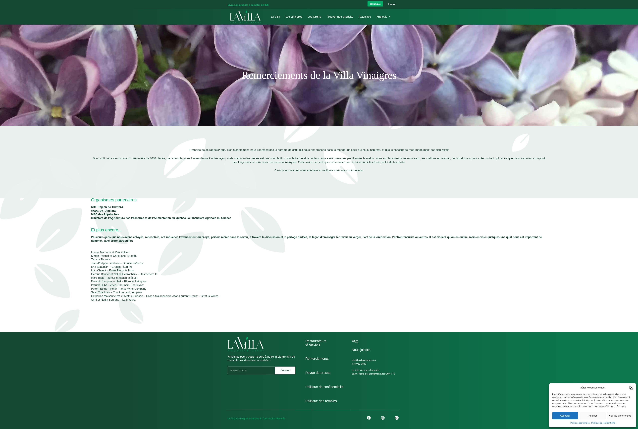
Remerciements (317, 358)
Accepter (565, 415)
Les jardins (314, 16)
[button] (631, 387)
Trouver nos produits (340, 16)
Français (381, 16)
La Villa (275, 16)
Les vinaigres (293, 16)
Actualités (365, 16)
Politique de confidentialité (603, 423)
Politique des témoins (580, 423)
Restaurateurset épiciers (315, 342)
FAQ (355, 341)
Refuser (592, 415)
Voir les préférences (620, 415)
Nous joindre (361, 350)
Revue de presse (317, 373)
